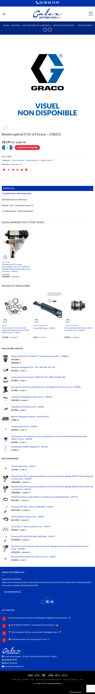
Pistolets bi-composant (63, 25)
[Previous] (2, 316)
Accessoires (14, 164)
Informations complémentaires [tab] (16, 194)
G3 (21, 164)
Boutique (16, 25)
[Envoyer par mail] (17, 170)
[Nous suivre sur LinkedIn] (48, 602)
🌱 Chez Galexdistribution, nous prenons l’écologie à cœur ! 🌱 (34, 632)
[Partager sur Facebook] (9, 170)
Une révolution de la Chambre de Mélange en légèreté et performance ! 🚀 (39, 618)
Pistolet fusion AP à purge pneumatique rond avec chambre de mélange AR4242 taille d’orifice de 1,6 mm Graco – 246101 (16, 267)
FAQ (32, 679)
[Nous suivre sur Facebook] (43, 602)
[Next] (93, 316)
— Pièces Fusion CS (32, 160)
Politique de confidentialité (48, 679)
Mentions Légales (70, 679)
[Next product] (45, 30)
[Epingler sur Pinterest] (22, 170)
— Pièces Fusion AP (84, 25)
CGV (81, 679)
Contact (25, 679)
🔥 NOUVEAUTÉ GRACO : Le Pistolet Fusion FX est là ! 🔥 (33, 625)
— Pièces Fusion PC (46, 160)
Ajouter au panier (27, 147)
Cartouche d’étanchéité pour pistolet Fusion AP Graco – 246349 (78, 329)
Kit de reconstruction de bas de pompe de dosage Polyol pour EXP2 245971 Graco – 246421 (15, 330)
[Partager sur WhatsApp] (4, 170)
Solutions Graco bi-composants (36, 25)
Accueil (6, 25)
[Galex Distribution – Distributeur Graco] (48, 14)
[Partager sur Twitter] (13, 170)
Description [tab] (8, 188)
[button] (4, 14)
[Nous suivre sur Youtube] (52, 602)
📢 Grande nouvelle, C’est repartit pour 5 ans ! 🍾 (29, 639)
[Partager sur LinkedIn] (26, 170)
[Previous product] (50, 30)
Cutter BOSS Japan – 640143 (44, 328)
